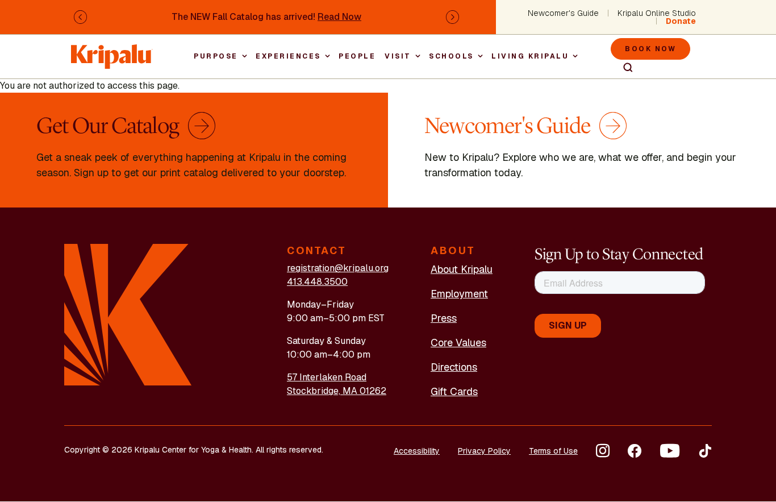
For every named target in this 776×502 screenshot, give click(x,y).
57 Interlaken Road (326, 377)
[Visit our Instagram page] (603, 451)
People (357, 56)
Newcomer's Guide (563, 13)
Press (444, 318)
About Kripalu (462, 269)
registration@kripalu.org (338, 268)
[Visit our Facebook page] (634, 451)
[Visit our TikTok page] (705, 451)
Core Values (458, 342)
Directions (454, 367)
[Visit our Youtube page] (670, 451)
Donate (681, 21)
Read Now (339, 17)
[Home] (112, 51)
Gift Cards (454, 391)
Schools (451, 56)
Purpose (216, 56)
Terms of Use (553, 451)
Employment (459, 293)
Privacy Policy (484, 451)
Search (623, 68)
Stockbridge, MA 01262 (336, 391)
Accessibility (417, 451)
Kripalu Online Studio (657, 13)
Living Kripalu (530, 56)
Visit (398, 56)
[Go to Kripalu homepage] (128, 314)
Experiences (288, 56)
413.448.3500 (317, 282)
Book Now (650, 48)
